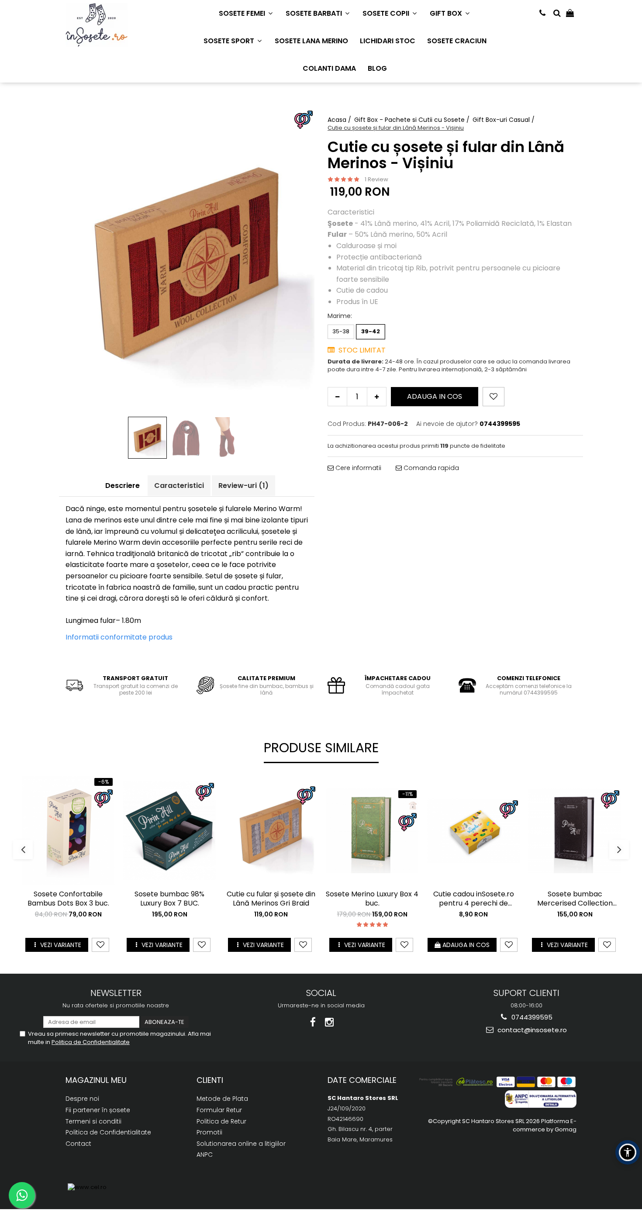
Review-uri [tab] (243, 486)
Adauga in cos (434, 396)
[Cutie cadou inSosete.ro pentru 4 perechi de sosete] (473, 831)
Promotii (209, 1132)
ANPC (205, 1154)
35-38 (340, 331)
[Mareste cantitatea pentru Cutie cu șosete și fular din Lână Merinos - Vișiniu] (377, 396)
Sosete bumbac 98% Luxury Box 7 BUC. (169, 899)
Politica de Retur (221, 1121)
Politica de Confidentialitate (91, 1042)
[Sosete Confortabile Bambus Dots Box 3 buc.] (68, 830)
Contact (78, 1143)
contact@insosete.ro (531, 1029)
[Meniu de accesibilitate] (627, 1152)
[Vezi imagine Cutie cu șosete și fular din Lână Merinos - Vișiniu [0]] (147, 438)
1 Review (376, 179)
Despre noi (82, 1098)
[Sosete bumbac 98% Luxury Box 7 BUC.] (169, 830)
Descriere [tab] (122, 486)
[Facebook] (313, 1022)
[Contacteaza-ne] (542, 13)
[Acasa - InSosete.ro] (109, 25)
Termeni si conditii (93, 1121)
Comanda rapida (430, 467)
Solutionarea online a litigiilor (241, 1143)
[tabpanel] (186, 261)
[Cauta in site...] (557, 13)
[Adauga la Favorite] (100, 945)
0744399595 (531, 1017)
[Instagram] (329, 1022)
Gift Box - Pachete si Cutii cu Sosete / (412, 119)
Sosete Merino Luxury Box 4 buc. (372, 899)
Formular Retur (219, 1110)
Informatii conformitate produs (119, 637)
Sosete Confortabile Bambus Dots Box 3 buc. (68, 899)
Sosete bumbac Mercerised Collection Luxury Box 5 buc (575, 899)
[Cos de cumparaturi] (569, 13)
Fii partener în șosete (98, 1110)
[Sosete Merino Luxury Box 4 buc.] (372, 830)
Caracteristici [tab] (179, 486)
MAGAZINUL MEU (96, 1080)
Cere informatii (357, 467)
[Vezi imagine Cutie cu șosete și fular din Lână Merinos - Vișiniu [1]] (187, 438)
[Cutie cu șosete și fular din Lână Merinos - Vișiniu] (186, 261)
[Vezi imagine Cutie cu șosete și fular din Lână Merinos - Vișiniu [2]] (226, 438)
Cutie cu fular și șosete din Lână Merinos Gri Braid (271, 899)
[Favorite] (493, 396)
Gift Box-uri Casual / (504, 119)
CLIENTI (210, 1080)
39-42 (370, 331)
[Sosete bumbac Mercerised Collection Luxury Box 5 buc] (574, 830)
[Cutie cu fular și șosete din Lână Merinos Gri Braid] (270, 831)
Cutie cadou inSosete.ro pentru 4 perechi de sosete (473, 899)
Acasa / (340, 119)
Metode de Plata (222, 1098)
